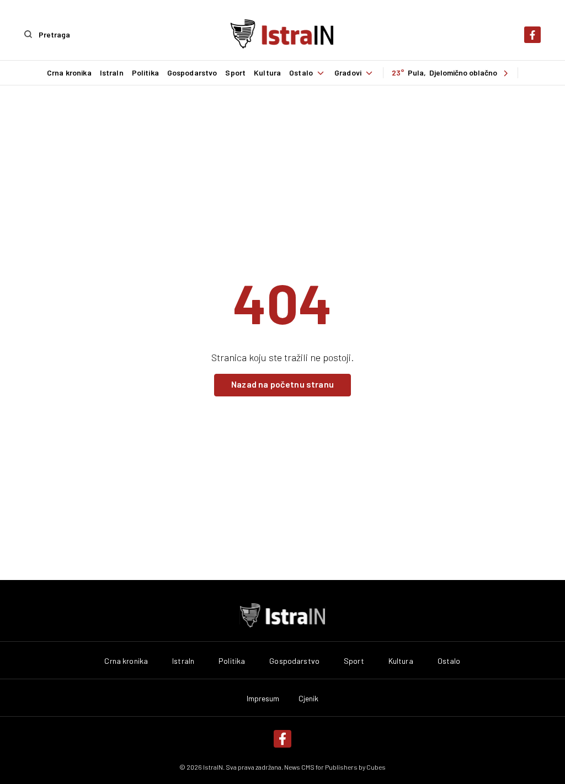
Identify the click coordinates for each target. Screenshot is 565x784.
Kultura (267, 72)
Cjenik (309, 698)
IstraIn (112, 72)
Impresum (263, 698)
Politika (145, 72)
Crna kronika (69, 72)
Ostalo (301, 72)
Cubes (376, 767)
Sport (235, 72)
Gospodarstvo (192, 72)
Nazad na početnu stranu (282, 384)
